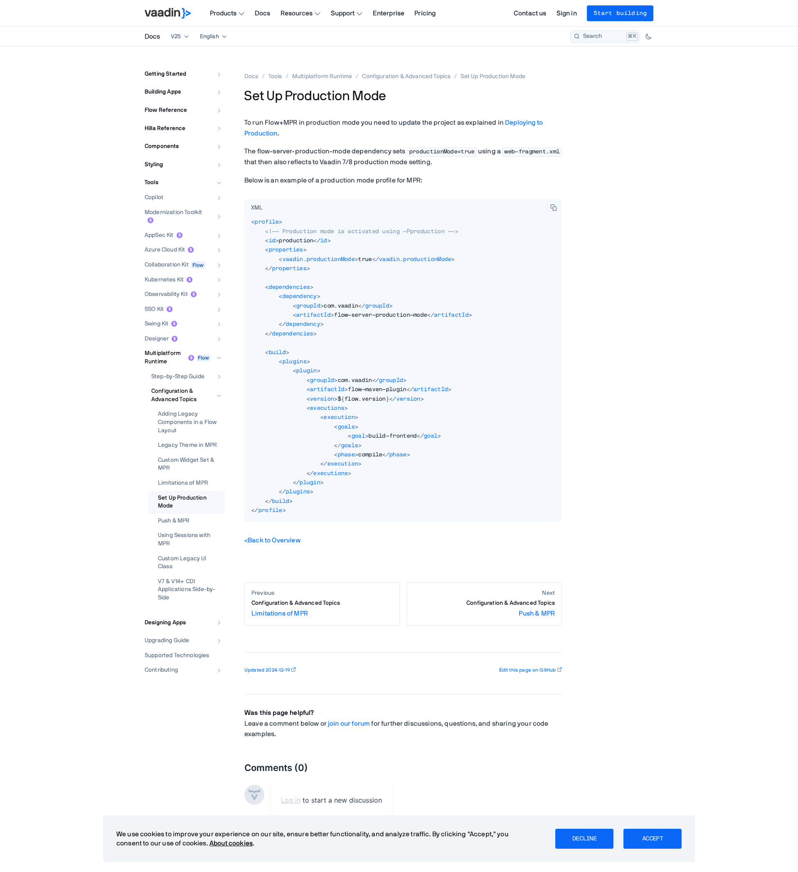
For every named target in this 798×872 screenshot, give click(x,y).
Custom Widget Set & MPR (186, 464)
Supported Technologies (177, 655)
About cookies (231, 843)
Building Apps (163, 92)
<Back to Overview (272, 540)
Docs (263, 13)
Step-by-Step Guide (177, 376)
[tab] (257, 208)
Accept (652, 839)
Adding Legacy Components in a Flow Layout (187, 422)
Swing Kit (156, 324)
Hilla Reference (165, 128)
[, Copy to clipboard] (554, 207)
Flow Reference (166, 110)
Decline (584, 839)
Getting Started (165, 74)
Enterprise (389, 13)
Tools (151, 182)
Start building (620, 13)
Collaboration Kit (167, 265)
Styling (154, 165)
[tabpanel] (403, 369)
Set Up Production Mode (182, 502)
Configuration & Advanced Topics (174, 395)
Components (162, 146)
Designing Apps (165, 623)
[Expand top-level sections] (213, 65)
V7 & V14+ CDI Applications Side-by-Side (186, 590)
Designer (157, 339)
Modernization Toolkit (173, 212)
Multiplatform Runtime (163, 357)
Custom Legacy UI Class (182, 563)
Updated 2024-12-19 (267, 670)
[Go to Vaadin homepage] (167, 13)
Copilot (154, 197)
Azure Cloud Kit (165, 250)
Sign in (567, 13)
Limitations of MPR (183, 483)
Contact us (530, 13)
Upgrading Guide (167, 640)
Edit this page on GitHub (527, 670)
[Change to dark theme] (648, 37)
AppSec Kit (159, 235)
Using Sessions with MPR (184, 539)
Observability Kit (166, 294)
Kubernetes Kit (164, 280)
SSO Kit (154, 309)
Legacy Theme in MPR (187, 445)
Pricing (425, 13)
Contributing (161, 670)
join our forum (349, 723)
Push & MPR (174, 521)
